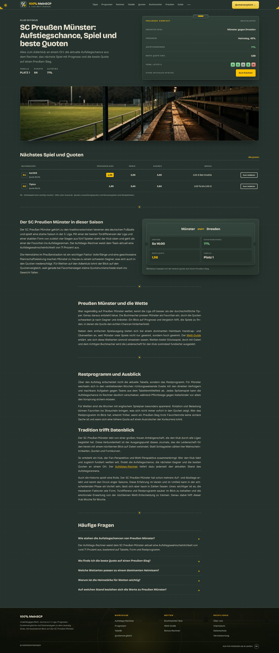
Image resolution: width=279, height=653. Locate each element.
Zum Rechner (246, 73)
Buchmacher (155, 4)
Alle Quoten (253, 157)
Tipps (95, 4)
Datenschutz (220, 630)
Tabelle (131, 4)
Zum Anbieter (249, 175)
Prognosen (106, 4)
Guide (180, 4)
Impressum (219, 625)
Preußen (169, 4)
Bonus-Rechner (172, 630)
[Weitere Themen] (189, 4)
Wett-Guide (194, 335)
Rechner (120, 4)
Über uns (218, 620)
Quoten (141, 4)
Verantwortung (221, 635)
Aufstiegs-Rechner (126, 466)
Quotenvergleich (244, 5)
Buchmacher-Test (173, 620)
